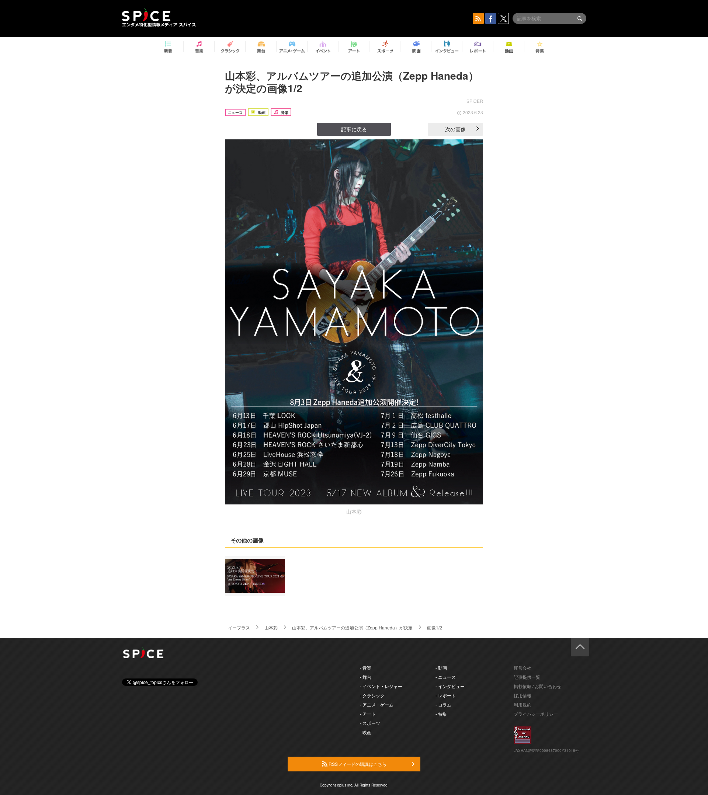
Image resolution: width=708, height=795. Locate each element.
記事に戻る (354, 129)
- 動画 (441, 667)
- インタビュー (450, 686)
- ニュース (445, 677)
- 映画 (365, 732)
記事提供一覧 (527, 677)
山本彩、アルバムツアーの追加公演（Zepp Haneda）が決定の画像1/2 (352, 82)
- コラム (443, 704)
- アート (368, 714)
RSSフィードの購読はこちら (356, 764)
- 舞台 (365, 677)
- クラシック (372, 695)
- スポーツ (370, 723)
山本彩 (271, 627)
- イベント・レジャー (381, 686)
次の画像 (455, 129)
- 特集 (441, 714)
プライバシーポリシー (536, 714)
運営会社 (522, 667)
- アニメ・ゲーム (376, 704)
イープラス (239, 627)
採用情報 (522, 695)
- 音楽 (365, 667)
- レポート (445, 695)
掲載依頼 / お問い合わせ (537, 686)
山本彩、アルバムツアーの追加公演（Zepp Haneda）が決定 (352, 627)
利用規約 (522, 704)
